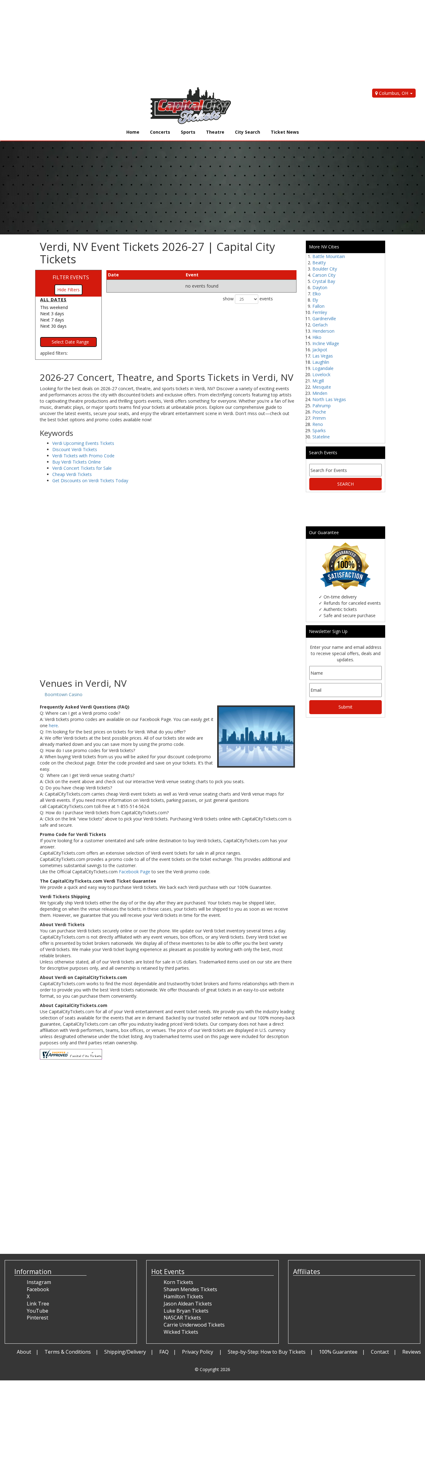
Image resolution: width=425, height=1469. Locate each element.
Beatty (319, 263)
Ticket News (285, 132)
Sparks (319, 430)
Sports (188, 132)
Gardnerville (324, 318)
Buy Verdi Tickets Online (76, 462)
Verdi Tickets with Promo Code (83, 456)
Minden (319, 393)
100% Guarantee (338, 1351)
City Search (247, 132)
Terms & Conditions (67, 1351)
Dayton (319, 287)
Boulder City (324, 269)
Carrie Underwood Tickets (194, 1324)
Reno (317, 424)
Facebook (38, 1289)
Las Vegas (322, 356)
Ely (315, 300)
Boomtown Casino (63, 694)
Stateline (321, 437)
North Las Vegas (329, 399)
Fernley (319, 312)
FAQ (164, 1351)
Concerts (160, 132)
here (53, 725)
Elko (316, 294)
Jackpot (319, 350)
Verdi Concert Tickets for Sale (82, 468)
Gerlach (320, 325)
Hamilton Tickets (183, 1296)
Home (132, 132)
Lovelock (321, 374)
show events (248, 299)
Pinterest (37, 1317)
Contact (380, 1351)
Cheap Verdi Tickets (72, 474)
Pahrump (321, 406)
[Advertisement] (186, 43)
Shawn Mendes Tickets (190, 1289)
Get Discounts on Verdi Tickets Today (90, 480)
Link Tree (38, 1303)
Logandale (323, 368)
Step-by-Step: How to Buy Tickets (267, 1351)
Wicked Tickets (181, 1331)
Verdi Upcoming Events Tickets (83, 443)
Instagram (39, 1282)
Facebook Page (134, 872)
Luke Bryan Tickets (186, 1310)
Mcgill (318, 381)
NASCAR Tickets (182, 1317)
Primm (319, 418)
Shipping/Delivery (125, 1351)
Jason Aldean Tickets (188, 1303)
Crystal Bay (323, 281)
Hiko (316, 337)
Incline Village (325, 343)
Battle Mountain (328, 256)
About (24, 1351)
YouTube (37, 1310)
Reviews (411, 1351)
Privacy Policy (198, 1351)
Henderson (323, 331)
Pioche (319, 412)
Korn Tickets (178, 1282)
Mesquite (321, 387)
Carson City (323, 275)
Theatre (215, 132)
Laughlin (320, 362)
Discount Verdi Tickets (74, 449)
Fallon (318, 306)
